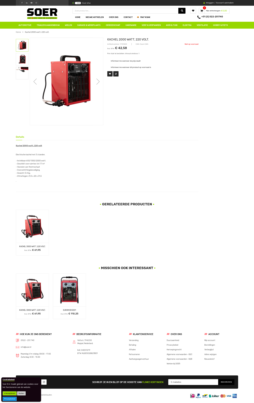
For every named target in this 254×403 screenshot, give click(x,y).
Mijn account (209, 340)
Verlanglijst (209, 350)
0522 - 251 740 (27, 340)
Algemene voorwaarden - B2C (179, 354)
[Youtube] (31, 3)
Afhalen (132, 350)
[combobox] (125, 10)
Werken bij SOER (173, 364)
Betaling (132, 345)
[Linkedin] (27, 3)
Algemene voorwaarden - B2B (179, 359)
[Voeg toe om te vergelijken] (116, 73)
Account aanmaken (225, 3)
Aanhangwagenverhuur (139, 359)
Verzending (134, 340)
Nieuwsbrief (209, 359)
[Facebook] (22, 3)
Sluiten (21, 393)
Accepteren (10, 393)
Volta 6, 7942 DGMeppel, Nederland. (85, 341)
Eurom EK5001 (69, 310)
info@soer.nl (26, 347)
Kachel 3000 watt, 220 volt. (32, 246)
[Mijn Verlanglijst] (193, 11)
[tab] (19, 136)
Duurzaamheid (173, 340)
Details (19, 136)
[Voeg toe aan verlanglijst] (110, 73)
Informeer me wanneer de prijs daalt (125, 61)
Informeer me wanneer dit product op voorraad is (131, 67)
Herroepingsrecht (174, 350)
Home (18, 32)
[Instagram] (36, 3)
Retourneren (134, 354)
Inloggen (210, 3)
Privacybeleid (9, 399)
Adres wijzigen (210, 354)
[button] (35, 81)
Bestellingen (209, 345)
